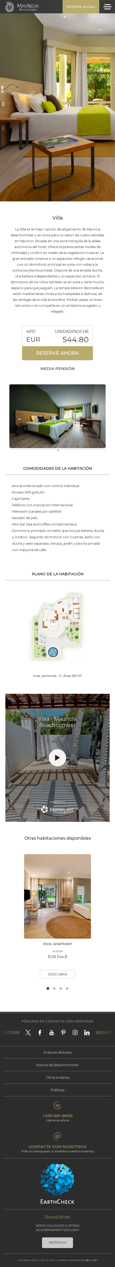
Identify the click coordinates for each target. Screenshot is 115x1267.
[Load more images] (58, 451)
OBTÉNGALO (57, 1242)
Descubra (57, 974)
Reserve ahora (81, 7)
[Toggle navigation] (107, 6)
